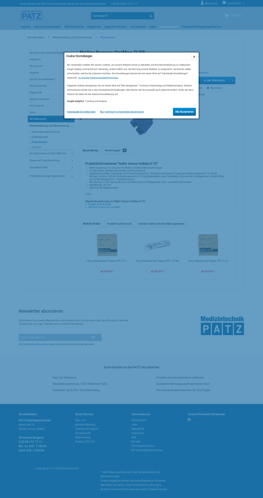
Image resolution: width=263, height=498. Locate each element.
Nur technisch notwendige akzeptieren (122, 111)
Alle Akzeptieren (184, 111)
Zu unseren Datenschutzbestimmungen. (98, 78)
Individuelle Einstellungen (81, 111)
